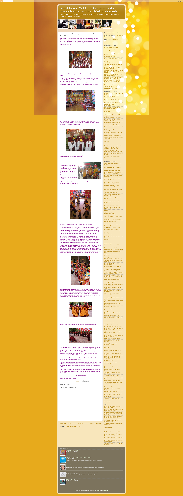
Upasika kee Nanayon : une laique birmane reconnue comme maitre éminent (112, 201)
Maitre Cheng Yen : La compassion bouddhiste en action (112, 68)
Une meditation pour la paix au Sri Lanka (113, 83)
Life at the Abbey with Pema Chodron (112, 394)
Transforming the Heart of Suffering (112, 398)
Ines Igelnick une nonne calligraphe (112, 293)
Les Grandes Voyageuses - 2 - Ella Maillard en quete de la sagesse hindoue (113, 432)
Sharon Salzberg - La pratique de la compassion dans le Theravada (112, 234)
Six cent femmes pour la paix (110, 86)
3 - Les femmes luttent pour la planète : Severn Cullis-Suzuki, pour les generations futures (113, 420)
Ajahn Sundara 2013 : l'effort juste (112, 204)
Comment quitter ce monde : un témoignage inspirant (111, 344)
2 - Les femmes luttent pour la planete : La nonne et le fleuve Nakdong (113, 417)
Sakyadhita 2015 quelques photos (112, 49)
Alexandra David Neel (109, 98)
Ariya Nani (106, 210)
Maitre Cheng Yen (108, 308)
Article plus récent (65, 423)
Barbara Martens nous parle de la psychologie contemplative (112, 108)
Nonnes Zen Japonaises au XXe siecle (113, 317)
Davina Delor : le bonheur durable (112, 338)
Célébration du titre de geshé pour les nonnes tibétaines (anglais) (112, 351)
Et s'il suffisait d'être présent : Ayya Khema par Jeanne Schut (112, 183)
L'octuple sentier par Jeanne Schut (112, 178)
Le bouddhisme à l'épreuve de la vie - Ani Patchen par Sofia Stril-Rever (113, 336)
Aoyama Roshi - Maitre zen (110, 282)
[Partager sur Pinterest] (88, 381)
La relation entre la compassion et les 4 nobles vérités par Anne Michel (113, 173)
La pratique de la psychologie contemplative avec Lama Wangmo (112, 124)
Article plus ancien (95, 423)
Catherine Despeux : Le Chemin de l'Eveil (113, 102)
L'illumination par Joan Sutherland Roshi (113, 249)
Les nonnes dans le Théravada (111, 229)
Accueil (80, 423)
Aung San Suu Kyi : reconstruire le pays (113, 62)
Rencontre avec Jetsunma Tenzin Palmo (113, 378)
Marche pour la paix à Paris (110, 88)
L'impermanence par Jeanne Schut (112, 170)
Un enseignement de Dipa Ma (111, 214)
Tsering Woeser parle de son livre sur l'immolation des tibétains (82, 472)
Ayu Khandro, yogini (108, 360)
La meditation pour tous (109, 56)
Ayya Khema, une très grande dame (112, 219)
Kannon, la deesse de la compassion (112, 117)
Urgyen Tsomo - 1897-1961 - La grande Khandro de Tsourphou (113, 332)
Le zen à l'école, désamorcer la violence (113, 58)
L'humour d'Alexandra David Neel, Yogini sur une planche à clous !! (113, 410)
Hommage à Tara (108, 113)
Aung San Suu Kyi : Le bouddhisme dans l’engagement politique (113, 75)
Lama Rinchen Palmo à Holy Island (112, 348)
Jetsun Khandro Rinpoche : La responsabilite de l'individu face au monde (113, 364)
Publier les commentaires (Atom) (73, 426)
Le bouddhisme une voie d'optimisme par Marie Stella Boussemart (113, 329)
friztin (97, 490)
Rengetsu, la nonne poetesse (111, 254)
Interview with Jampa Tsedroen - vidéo (113, 393)
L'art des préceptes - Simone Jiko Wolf (113, 258)
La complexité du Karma (72, 450)
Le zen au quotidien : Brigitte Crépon (112, 247)
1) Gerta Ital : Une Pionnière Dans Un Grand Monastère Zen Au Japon (112, 270)
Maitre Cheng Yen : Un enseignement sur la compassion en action (113, 313)
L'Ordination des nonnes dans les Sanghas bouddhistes (112, 120)
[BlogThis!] (84, 381)
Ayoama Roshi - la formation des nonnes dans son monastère (113, 285)
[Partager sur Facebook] (87, 381)
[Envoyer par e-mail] (83, 381)
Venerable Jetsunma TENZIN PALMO (112, 375)
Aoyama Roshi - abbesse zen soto (112, 279)
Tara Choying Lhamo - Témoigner (112, 324)
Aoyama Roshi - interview (110, 281)
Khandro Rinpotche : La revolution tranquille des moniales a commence (112, 370)
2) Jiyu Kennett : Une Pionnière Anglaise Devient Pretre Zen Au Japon (113, 273)
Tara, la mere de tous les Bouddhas (112, 156)
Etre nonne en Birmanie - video (111, 205)
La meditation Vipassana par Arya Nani (113, 168)
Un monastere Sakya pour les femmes (113, 382)
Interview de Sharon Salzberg (111, 225)
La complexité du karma (109, 96)
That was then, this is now (110, 157)
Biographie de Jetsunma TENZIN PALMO (113, 377)
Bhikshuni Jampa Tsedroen (110, 391)
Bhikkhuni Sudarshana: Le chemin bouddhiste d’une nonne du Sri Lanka (112, 223)
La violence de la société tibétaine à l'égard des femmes (112, 407)
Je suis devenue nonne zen (110, 267)
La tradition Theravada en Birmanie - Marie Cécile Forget (112, 208)
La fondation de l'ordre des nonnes (112, 122)
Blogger (106, 490)
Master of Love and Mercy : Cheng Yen (113, 315)
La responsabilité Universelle (110, 362)
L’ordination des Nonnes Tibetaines (112, 380)
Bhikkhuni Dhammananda (110, 221)
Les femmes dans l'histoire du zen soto (113, 266)
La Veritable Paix (108, 396)
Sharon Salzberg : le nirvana (110, 192)
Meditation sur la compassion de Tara (112, 135)
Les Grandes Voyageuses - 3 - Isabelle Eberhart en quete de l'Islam (113, 435)
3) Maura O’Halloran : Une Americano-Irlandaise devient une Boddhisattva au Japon (113, 276)
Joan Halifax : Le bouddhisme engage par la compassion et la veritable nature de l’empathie (113, 71)
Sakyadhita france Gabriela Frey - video (113, 145)
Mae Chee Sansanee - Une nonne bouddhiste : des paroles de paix (112, 81)
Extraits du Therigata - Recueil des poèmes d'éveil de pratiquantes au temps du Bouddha (113, 186)
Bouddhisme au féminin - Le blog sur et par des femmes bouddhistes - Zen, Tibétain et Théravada (88, 10)
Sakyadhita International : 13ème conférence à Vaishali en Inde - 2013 (112, 148)
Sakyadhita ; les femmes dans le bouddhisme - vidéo (111, 143)
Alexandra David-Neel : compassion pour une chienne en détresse (113, 51)
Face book (115, 39)
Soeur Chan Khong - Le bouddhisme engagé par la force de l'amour (112, 78)
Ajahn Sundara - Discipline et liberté (112, 227)
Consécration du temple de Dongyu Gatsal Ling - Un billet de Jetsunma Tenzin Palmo (112, 357)
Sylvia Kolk (106, 239)
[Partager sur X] (85, 381)
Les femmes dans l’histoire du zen (112, 306)
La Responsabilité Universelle (111, 47)
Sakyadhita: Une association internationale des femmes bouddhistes (113, 151)
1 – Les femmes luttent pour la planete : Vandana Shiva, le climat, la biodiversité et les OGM (113, 413)
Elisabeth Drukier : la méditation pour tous (113, 333)
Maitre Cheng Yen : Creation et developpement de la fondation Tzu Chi (113, 310)
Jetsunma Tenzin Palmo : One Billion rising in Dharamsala (112, 115)
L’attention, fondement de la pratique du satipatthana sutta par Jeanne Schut (113, 167)
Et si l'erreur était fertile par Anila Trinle (113, 326)
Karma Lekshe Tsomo (109, 386)
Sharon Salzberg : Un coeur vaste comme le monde (78, 457)
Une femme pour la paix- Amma (111, 84)
